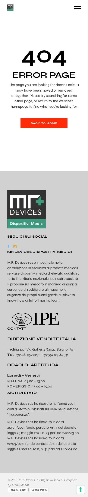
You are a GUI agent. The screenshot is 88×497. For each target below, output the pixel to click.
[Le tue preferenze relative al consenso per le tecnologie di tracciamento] (80, 489)
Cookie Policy (39, 489)
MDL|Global (20, 485)
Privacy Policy (17, 489)
